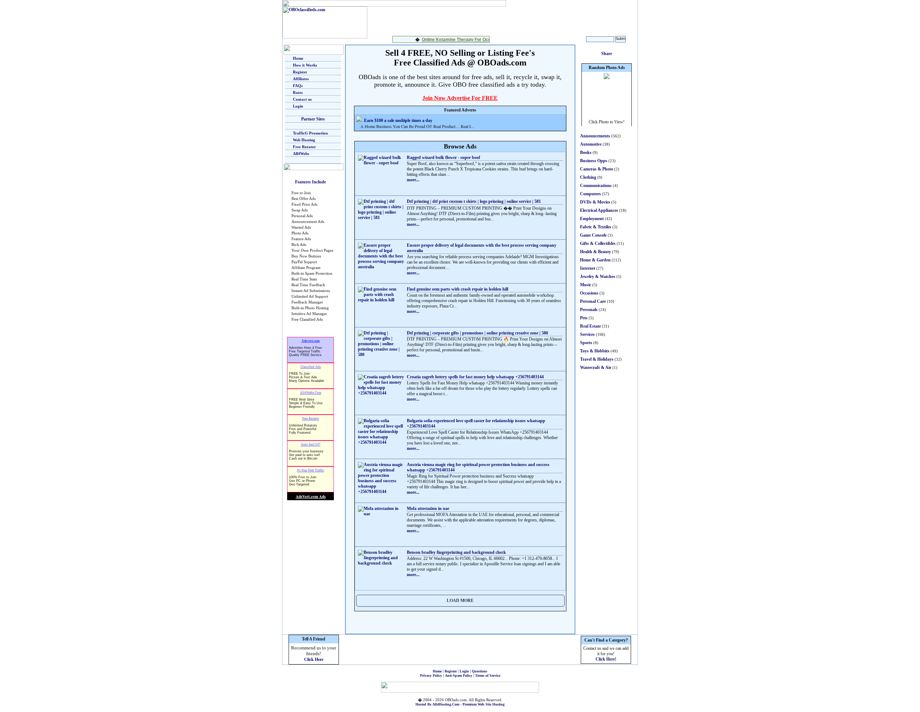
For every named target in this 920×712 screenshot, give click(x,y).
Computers (590, 193)
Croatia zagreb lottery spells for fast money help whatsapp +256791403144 (475, 376)
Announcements (595, 135)
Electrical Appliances (599, 210)
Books (586, 152)
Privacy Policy (431, 675)
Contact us (302, 99)
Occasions (589, 293)
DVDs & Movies (595, 202)
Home (298, 58)
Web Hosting (304, 140)
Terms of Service (487, 675)
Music (585, 284)
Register (300, 72)
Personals (589, 309)
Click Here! (605, 659)
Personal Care (593, 301)
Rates (298, 92)
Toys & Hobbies (595, 350)
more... (413, 179)
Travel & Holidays (596, 359)
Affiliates (301, 79)
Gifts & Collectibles (598, 243)
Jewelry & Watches (597, 276)
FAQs (298, 85)
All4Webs (301, 153)
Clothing (588, 177)
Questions (479, 671)
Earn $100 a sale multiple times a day (398, 120)
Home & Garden (595, 260)
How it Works (305, 65)
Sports (586, 342)
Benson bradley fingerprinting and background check (456, 552)
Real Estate (590, 326)
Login (298, 106)
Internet (587, 268)
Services (587, 334)
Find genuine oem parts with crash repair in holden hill (457, 289)
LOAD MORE (460, 600)
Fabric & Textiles (595, 226)
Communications (596, 185)
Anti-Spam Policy (458, 675)
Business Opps (593, 160)
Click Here (313, 659)
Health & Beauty (595, 251)
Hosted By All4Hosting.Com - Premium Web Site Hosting (460, 704)
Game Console (593, 235)
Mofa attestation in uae (428, 508)
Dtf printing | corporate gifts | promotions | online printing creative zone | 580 (477, 333)
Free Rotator (304, 147)
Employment (592, 218)
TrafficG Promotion (310, 133)
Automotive (591, 144)
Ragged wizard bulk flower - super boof (443, 157)
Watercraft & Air (595, 367)
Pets (584, 317)
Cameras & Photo (596, 169)
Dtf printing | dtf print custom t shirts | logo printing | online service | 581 (474, 201)
